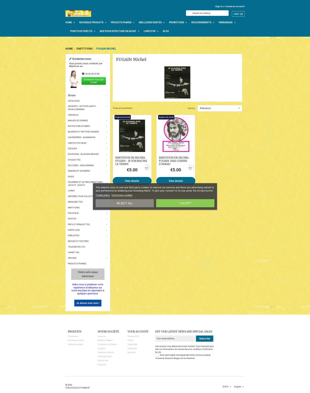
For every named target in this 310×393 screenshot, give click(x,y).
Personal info (133, 336)
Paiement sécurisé (106, 352)
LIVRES (71, 190)
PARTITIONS (74, 207)
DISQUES (72, 148)
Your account (138, 331)
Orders (131, 340)
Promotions (73, 336)
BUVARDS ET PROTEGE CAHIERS (83, 131)
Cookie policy (103, 195)
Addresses (132, 348)
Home (72, 95)
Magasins (102, 364)
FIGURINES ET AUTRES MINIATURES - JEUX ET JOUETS (86, 183)
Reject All (125, 203)
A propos (101, 348)
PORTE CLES (74, 230)
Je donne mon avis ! (87, 303)
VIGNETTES (73, 252)
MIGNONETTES (75, 202)
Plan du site (103, 360)
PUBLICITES (73, 235)
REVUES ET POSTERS (78, 241)
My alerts (132, 352)
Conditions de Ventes (107, 344)
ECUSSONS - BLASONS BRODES (83, 154)
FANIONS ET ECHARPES (79, 171)
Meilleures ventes (75, 344)
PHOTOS (72, 218)
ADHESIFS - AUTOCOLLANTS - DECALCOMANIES (82, 107)
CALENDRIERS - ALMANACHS (81, 137)
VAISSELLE (73, 115)
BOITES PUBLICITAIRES (79, 126)
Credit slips (132, 344)
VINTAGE (72, 258)
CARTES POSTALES (77, 143)
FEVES (71, 176)
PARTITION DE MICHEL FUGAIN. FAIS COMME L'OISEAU (174, 161)
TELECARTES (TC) (76, 247)
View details (132, 180)
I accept (185, 203)
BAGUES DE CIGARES (78, 120)
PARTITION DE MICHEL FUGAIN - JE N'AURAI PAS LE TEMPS (131, 161)
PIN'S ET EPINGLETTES (79, 224)
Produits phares (77, 263)
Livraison (102, 336)
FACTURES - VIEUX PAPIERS (81, 165)
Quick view (132, 134)
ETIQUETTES (74, 160)
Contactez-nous (105, 356)
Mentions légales (105, 340)
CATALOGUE (74, 101)
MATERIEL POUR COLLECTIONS (83, 196)
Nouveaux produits (76, 340)
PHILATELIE (73, 213)
